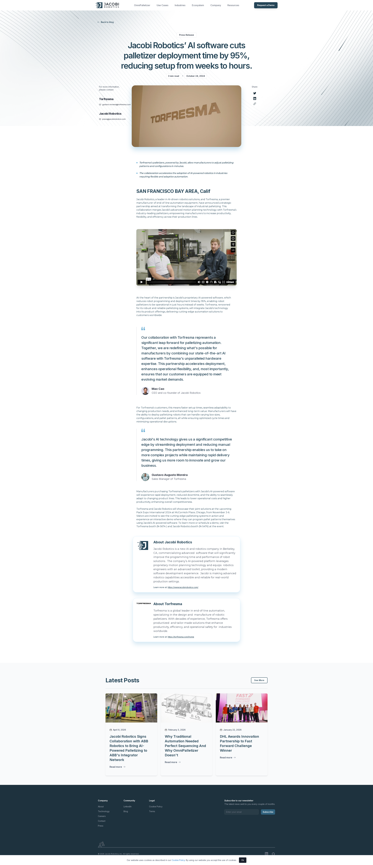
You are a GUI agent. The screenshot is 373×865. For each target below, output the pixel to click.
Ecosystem (198, 5)
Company (215, 5)
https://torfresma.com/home (181, 637)
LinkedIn (128, 806)
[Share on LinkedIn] (254, 98)
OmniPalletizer (142, 5)
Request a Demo (266, 5)
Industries (180, 5)
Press (100, 826)
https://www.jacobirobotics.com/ (183, 587)
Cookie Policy (155, 806)
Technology (104, 811)
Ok (242, 860)
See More (259, 680)
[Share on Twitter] (254, 93)
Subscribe (268, 812)
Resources (233, 5)
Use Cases (162, 5)
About (101, 806)
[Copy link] (254, 103)
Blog (126, 811)
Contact (101, 821)
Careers (102, 816)
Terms (152, 811)
